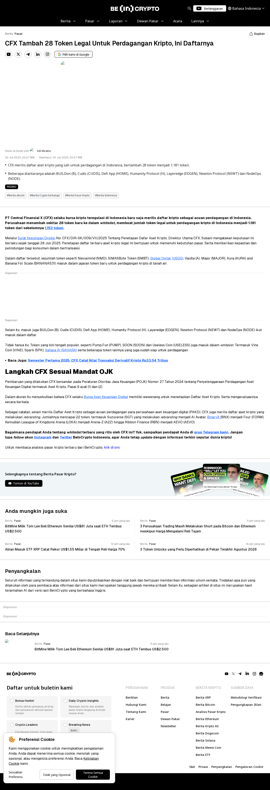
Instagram (42, 437)
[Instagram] (47, 54)
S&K (192, 767)
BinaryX (213, 417)
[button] (32, 707)
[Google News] (261, 674)
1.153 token (54, 228)
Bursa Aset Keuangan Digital (106, 397)
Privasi (203, 767)
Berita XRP (203, 697)
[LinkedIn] (37, 54)
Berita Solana (205, 740)
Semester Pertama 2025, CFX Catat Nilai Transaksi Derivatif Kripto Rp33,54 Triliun (98, 360)
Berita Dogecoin (207, 733)
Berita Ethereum (207, 719)
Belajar (166, 705)
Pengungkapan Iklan (246, 705)
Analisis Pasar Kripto (211, 712)
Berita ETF (203, 755)
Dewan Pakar (170, 719)
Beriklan (132, 697)
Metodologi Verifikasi (246, 697)
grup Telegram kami (211, 432)
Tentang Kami (136, 712)
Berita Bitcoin (205, 705)
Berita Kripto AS (207, 726)
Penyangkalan (221, 767)
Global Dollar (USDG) (166, 258)
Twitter (66, 437)
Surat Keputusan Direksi (36, 238)
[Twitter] (18, 54)
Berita (9, 34)
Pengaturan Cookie (249, 767)
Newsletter (168, 726)
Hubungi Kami (136, 705)
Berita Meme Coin (208, 748)
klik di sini (112, 447)
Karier (130, 719)
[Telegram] (28, 54)
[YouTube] (8, 54)
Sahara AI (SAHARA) (61, 350)
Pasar (19, 34)
